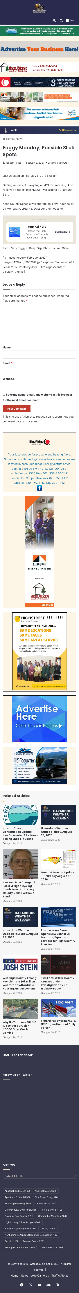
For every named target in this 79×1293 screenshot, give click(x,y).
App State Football (17, 1197)
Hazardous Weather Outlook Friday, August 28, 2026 (56, 831)
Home (9, 138)
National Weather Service (21, 1228)
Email (7, 363)
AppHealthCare (46, 1190)
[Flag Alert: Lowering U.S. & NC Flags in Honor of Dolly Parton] (58, 1008)
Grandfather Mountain (52, 1216)
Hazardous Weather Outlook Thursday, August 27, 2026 (20, 933)
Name (8, 347)
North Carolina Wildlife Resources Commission (31, 1234)
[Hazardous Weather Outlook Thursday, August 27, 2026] (20, 917)
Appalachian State (17, 1190)
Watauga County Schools (21, 1247)
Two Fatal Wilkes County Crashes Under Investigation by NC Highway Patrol (57, 983)
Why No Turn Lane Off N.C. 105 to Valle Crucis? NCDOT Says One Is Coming (20, 1027)
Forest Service (51, 1209)
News (19, 138)
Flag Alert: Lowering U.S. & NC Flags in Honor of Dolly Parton (58, 1024)
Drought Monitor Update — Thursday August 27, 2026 (58, 876)
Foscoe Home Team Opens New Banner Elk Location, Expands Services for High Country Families (58, 937)
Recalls (11, 1241)
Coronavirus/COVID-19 (20, 1209)
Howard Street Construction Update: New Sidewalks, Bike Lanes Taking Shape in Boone (20, 833)
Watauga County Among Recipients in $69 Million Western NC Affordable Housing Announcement (19, 983)
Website (8, 379)
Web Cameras (40, 1275)
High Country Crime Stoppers (23, 1222)
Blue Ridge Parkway (18, 1203)
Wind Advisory (52, 1247)
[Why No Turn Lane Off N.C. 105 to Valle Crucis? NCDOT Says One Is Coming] (20, 1009)
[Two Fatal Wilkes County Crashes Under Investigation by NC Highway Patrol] (58, 965)
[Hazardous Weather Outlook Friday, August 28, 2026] (58, 815)
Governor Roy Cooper (19, 1216)
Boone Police (46, 1203)
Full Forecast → (67, 130)
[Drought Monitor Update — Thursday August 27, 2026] (58, 859)
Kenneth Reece (13, 162)
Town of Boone (33, 1241)
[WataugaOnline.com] (39, 8)
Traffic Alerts (59, 1275)
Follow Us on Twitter (17, 1075)
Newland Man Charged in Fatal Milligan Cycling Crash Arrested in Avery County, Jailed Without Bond (19, 889)
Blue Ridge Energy (47, 1197)
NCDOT (48, 1228)
